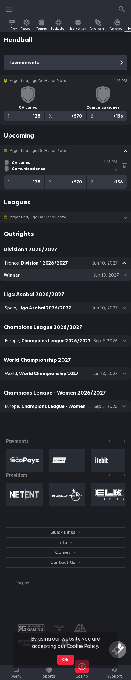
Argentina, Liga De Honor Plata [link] (38, 150)
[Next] (122, 441)
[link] (11, 25)
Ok (65, 660)
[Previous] (112, 441)
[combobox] (20, 583)
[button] (65, 150)
